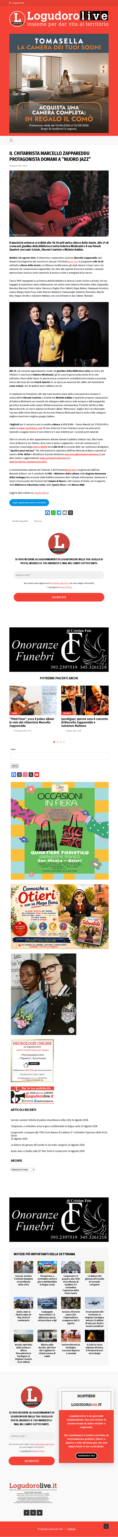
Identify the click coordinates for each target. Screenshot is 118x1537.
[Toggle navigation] (11, 140)
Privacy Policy (65, 587)
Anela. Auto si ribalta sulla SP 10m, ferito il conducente (39, 1151)
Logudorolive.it (41, 492)
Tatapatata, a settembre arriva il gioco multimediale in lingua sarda (45, 1126)
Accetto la (60, 587)
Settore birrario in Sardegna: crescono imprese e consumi (71, 1349)
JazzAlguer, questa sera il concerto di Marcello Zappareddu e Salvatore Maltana (84, 722)
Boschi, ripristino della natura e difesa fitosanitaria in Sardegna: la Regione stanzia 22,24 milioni (23, 1353)
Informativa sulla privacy (59, 583)
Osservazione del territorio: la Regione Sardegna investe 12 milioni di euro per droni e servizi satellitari (94, 1319)
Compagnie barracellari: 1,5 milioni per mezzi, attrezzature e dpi (47, 1316)
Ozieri (14, 713)
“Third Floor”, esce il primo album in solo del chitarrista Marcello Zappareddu (31, 722)
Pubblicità (71, 1529)
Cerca (13, 749)
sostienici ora (86, 1456)
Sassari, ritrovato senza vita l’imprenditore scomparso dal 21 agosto (71, 1317)
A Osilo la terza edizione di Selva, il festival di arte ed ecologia (94, 1349)
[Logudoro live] (59, 19)
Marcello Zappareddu (20, 521)
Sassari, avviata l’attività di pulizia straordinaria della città (41, 1120)
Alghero (67, 713)
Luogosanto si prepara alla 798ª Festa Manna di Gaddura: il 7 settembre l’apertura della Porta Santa (59, 1134)
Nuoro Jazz (72, 261)
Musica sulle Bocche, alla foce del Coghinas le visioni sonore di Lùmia (47, 1350)
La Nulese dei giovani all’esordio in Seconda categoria (39, 1145)
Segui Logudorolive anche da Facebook (29, 502)
